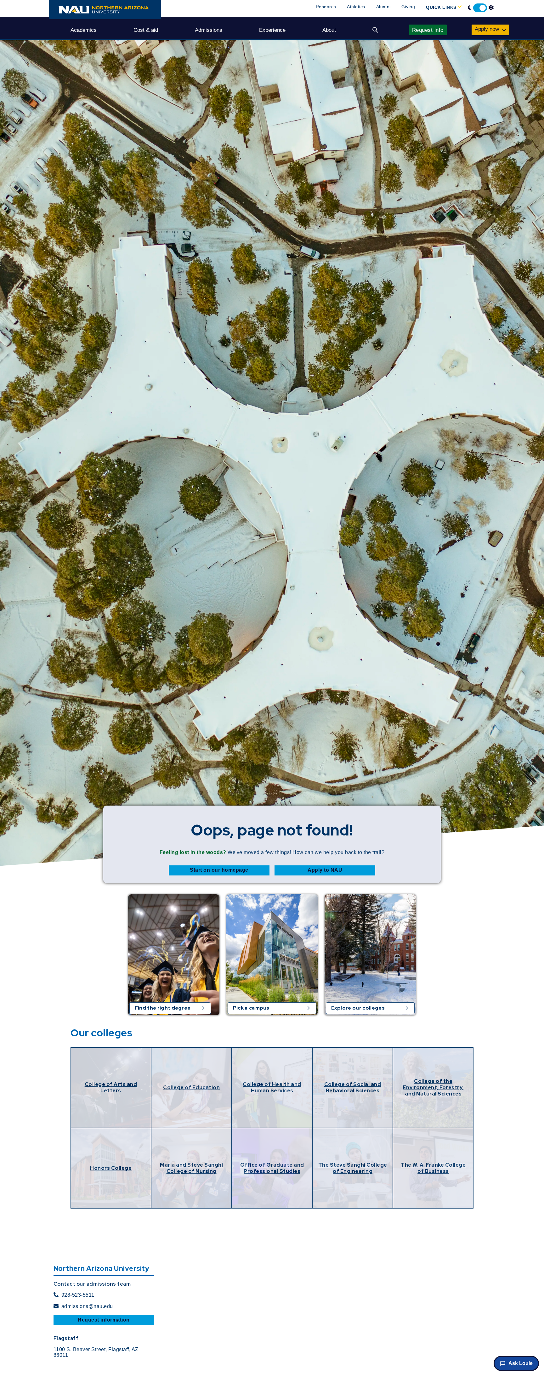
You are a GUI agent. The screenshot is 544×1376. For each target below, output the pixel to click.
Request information (104, 1319)
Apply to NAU (325, 870)
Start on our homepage (219, 870)
